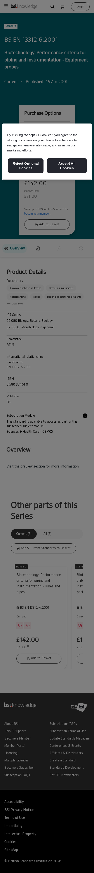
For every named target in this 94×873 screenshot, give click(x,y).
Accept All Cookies (67, 165)
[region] (47, 152)
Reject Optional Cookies (26, 165)
